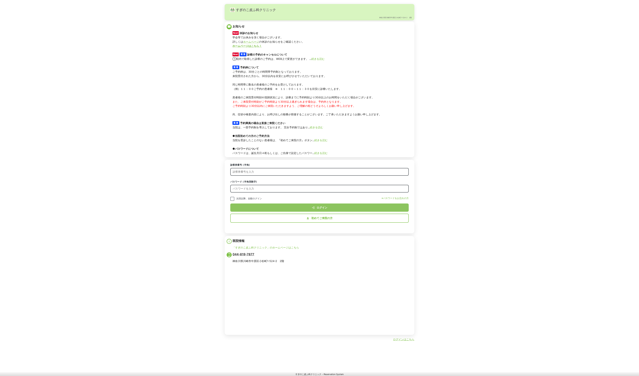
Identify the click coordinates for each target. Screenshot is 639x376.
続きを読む (318, 58)
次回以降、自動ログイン (249, 198)
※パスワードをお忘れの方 (395, 198)
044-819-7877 (243, 254)
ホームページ (251, 41)
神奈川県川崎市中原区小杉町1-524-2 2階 (395, 17)
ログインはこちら (403, 339)
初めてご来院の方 (322, 218)
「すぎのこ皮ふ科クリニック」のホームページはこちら (265, 247)
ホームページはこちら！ (247, 46)
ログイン (321, 207)
